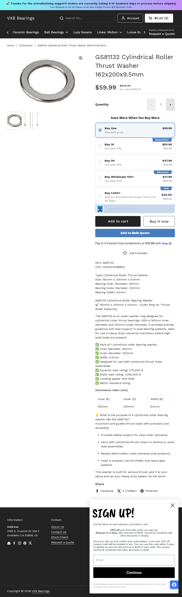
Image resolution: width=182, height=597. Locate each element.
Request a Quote (62, 542)
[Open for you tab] (174, 584)
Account (133, 18)
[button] (159, 18)
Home (10, 45)
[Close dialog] (172, 505)
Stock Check (59, 537)
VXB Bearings (20, 18)
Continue (134, 573)
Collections (26, 45)
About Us (57, 526)
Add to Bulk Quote (135, 233)
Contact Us (58, 532)
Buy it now (159, 221)
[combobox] (86, 18)
